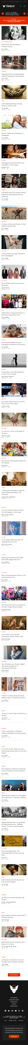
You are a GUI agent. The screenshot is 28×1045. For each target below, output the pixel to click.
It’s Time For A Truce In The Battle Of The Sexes (13, 432)
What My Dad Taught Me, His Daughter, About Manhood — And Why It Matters (14, 796)
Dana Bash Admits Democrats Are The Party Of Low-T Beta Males (13, 403)
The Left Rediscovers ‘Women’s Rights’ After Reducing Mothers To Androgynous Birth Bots (13, 666)
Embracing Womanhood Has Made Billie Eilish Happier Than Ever (12, 558)
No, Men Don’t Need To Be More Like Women (13, 898)
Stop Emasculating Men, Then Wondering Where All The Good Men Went (13, 853)
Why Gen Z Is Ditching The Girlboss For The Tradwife (14, 462)
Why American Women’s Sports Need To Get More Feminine (14, 916)
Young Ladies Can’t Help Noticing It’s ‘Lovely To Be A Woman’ (13, 373)
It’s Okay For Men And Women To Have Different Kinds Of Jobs (14, 225)
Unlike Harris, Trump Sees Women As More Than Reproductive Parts (13, 314)
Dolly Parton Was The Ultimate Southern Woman (11, 45)
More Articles (14, 975)
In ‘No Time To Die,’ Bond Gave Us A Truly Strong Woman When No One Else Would (14, 751)
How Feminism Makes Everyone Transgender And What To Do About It (13, 343)
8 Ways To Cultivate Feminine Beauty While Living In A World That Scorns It (14, 697)
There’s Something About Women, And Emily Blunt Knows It (13, 576)
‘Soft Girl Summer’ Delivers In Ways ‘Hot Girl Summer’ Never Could (13, 511)
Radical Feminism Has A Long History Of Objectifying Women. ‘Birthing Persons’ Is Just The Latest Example (13, 824)
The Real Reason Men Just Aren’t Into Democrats (13, 284)
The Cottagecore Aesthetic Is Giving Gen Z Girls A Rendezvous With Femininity (14, 770)
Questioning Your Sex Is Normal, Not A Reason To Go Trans (14, 943)
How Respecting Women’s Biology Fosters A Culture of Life (12, 105)
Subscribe (14, 1036)
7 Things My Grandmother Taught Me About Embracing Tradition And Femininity (13, 492)
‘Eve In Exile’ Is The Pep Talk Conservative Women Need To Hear (12, 635)
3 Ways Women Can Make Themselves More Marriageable (13, 255)
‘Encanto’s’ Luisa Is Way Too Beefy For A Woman (14, 714)
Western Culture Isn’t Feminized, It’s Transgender (13, 134)
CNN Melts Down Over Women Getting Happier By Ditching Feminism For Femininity (14, 194)
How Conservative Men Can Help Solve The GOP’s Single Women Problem (14, 606)
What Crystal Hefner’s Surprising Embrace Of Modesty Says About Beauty (14, 732)
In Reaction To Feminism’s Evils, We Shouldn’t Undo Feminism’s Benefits (13, 961)
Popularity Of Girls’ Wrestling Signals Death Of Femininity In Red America (13, 75)
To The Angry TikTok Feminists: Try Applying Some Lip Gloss (12, 541)
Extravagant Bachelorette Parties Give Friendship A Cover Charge (13, 164)
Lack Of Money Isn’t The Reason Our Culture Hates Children (13, 881)
